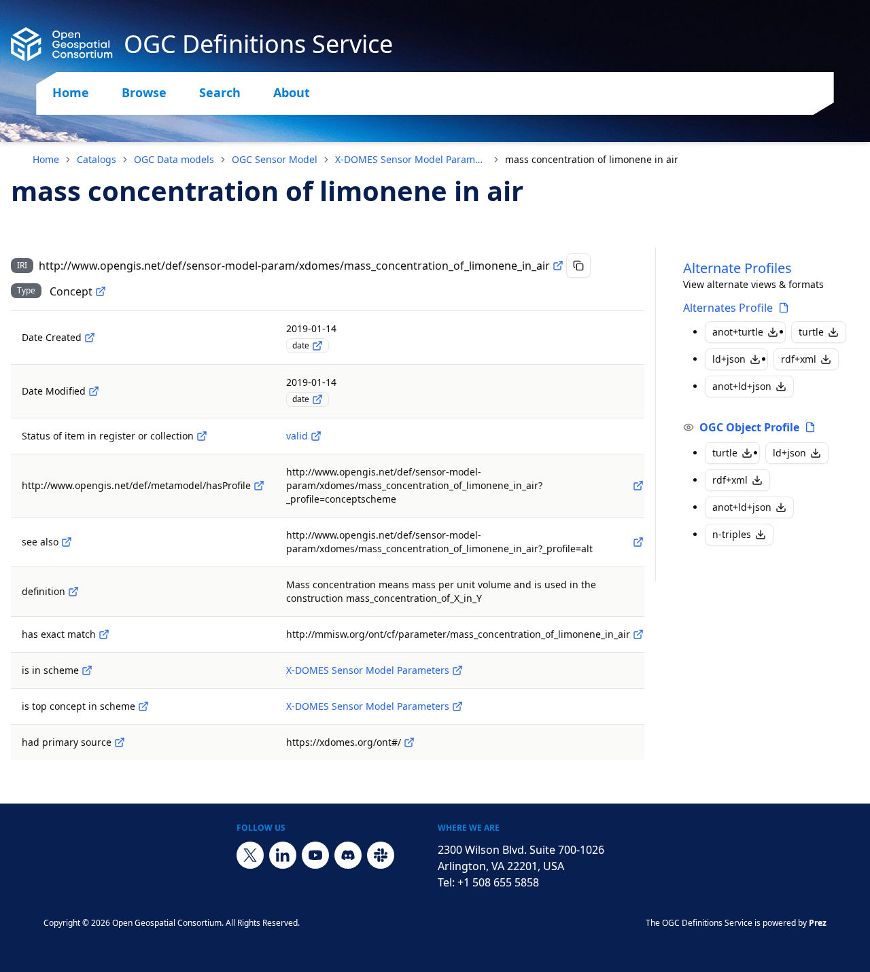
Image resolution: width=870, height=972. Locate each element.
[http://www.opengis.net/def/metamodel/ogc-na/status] (201, 436)
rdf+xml (798, 359)
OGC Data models (174, 159)
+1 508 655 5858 (498, 882)
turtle (811, 331)
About (291, 92)
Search (220, 92)
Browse (144, 92)
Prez (817, 923)
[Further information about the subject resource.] (66, 542)
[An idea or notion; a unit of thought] (100, 291)
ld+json (729, 359)
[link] (591, 159)
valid (297, 435)
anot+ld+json (741, 386)
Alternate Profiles (737, 268)
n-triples (731, 534)
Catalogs (96, 159)
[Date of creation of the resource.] (89, 337)
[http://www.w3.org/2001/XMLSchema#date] (317, 345)
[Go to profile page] (783, 307)
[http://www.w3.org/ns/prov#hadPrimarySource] (119, 742)
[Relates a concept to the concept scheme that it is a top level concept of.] (143, 706)
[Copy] (578, 265)
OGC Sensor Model (274, 159)
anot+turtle (737, 331)
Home (70, 92)
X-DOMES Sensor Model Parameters (411, 159)
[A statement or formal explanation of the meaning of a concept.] (73, 591)
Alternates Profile (728, 307)
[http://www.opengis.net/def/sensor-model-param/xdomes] (457, 670)
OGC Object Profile (749, 427)
